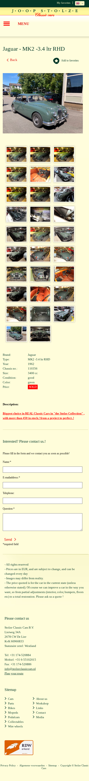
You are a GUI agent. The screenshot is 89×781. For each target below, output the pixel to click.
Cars (10, 699)
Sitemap (52, 765)
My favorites (63, 2)
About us (41, 699)
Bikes (11, 708)
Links (39, 708)
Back (13, 60)
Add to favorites (70, 60)
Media (40, 717)
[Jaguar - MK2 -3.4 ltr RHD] (15, 161)
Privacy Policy (8, 765)
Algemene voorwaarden (32, 765)
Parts (11, 703)
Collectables (16, 721)
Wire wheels (15, 726)
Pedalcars (14, 717)
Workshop (42, 703)
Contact (41, 712)
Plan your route (14, 673)
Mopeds (13, 712)
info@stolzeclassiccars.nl (20, 669)
